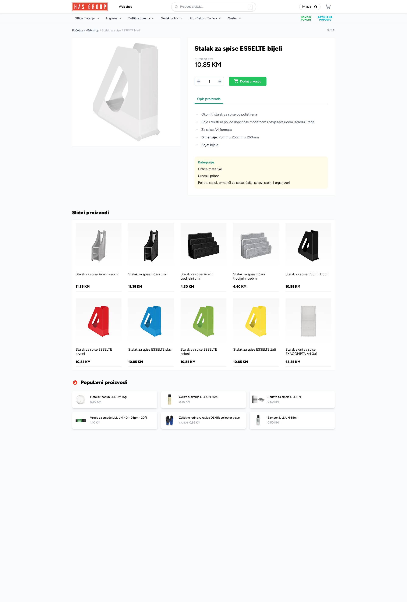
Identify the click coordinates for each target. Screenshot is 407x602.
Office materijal (210, 169)
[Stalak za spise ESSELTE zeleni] (203, 332)
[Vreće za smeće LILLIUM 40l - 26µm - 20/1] (114, 420)
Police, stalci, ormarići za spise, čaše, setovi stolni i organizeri (244, 183)
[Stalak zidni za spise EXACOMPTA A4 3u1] (308, 332)
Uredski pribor (208, 176)
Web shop (125, 6)
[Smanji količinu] (199, 81)
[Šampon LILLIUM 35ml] (292, 420)
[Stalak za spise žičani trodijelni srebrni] (256, 257)
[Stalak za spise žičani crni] (151, 257)
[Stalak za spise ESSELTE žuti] (256, 332)
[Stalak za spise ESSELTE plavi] (151, 332)
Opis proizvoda (208, 99)
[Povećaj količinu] (220, 81)
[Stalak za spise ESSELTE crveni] (98, 332)
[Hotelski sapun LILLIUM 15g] (114, 399)
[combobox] (213, 6)
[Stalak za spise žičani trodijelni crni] (203, 257)
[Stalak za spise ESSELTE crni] (308, 257)
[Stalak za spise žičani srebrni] (98, 257)
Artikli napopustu (325, 18)
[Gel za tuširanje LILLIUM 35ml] (203, 399)
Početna (77, 30)
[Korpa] (328, 6)
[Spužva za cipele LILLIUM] (292, 399)
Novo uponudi (306, 18)
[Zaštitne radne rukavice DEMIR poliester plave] (203, 420)
